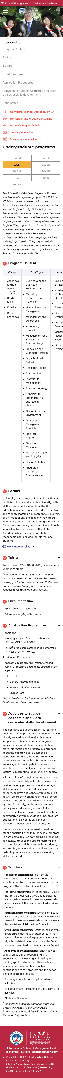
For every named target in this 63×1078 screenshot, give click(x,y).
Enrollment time (13, 74)
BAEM (17, 164)
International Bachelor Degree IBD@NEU (31, 111)
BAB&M (46, 164)
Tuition (7, 66)
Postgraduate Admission (23, 139)
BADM (17, 171)
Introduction (13, 42)
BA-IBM (46, 158)
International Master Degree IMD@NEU (30, 118)
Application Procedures (18, 82)
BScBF (46, 171)
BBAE (17, 178)
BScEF (17, 184)
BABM (17, 158)
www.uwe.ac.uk (17, 546)
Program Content (14, 49)
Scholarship (10, 103)
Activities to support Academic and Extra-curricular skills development (30, 92)
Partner (7, 57)
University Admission (21, 132)
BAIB (46, 178)
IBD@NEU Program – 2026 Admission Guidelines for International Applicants (31, 3)
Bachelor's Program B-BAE (24, 125)
